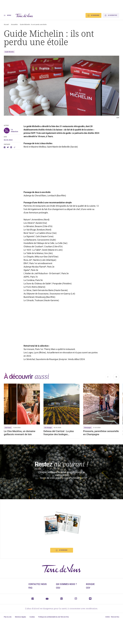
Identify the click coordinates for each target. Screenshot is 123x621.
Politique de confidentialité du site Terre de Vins (53, 617)
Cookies (32, 617)
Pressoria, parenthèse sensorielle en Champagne (101, 433)
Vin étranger (48, 427)
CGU (58, 587)
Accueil (6, 24)
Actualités (14, 24)
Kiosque (90, 584)
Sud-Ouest (8, 427)
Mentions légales (20, 617)
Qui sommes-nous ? (66, 584)
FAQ (30, 587)
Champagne (87, 427)
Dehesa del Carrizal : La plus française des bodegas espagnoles (58, 433)
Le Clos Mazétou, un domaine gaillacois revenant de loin (19, 433)
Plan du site (7, 617)
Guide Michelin (9, 52)
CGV (88, 587)
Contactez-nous (37, 584)
